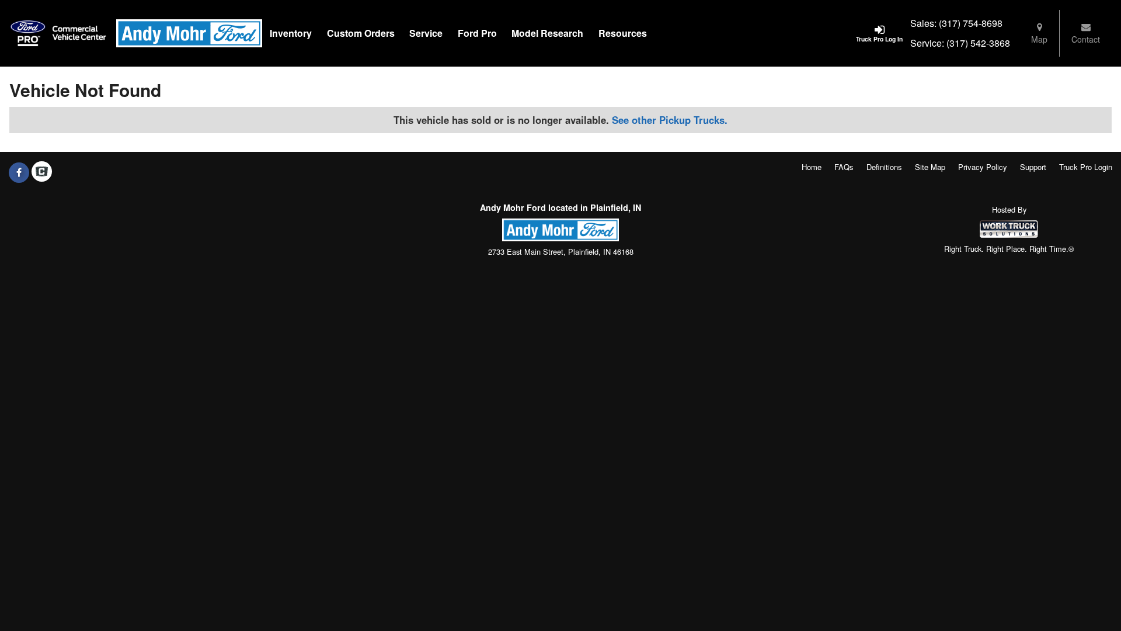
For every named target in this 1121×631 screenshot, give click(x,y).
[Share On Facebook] (19, 172)
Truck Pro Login (1085, 166)
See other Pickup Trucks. (669, 120)
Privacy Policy (982, 166)
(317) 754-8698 (970, 23)
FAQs (844, 166)
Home (811, 166)
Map (1039, 39)
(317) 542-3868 (978, 43)
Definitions (884, 166)
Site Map (930, 166)
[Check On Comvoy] (42, 172)
